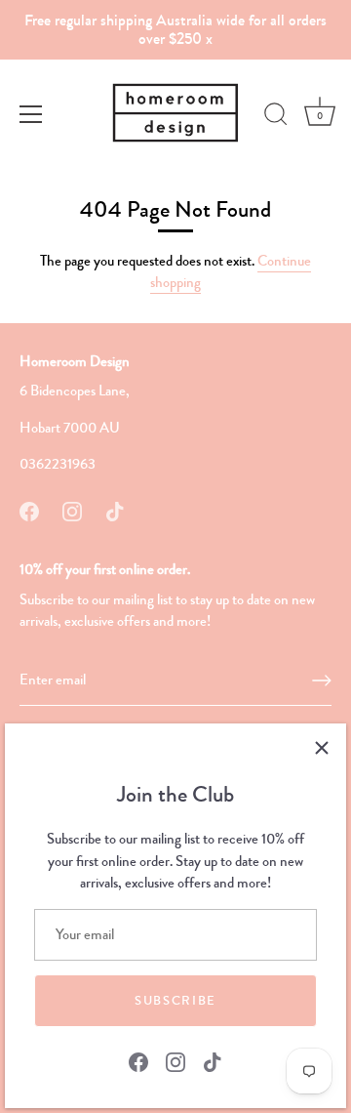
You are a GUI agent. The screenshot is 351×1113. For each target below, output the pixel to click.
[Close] (321, 747)
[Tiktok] (212, 1060)
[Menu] (31, 114)
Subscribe (175, 1001)
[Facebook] (138, 1060)
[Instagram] (175, 1060)
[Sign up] (322, 680)
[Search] (275, 117)
